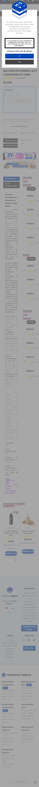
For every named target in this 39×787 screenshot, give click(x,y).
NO (19, 62)
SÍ (19, 56)
